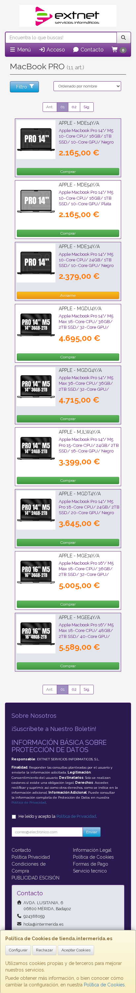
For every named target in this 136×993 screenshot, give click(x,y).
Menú (23, 50)
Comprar (68, 171)
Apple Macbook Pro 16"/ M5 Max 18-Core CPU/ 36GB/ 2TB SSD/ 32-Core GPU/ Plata (86, 571)
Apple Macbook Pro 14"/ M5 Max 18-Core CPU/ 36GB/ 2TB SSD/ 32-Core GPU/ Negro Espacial (86, 324)
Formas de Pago (90, 864)
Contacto (91, 50)
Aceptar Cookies (75, 950)
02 (74, 107)
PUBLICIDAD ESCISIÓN (35, 877)
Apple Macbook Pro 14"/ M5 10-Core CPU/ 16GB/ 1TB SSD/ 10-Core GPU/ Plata (86, 197)
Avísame (68, 295)
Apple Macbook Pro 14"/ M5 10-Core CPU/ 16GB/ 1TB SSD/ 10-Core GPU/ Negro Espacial (86, 139)
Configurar (18, 950)
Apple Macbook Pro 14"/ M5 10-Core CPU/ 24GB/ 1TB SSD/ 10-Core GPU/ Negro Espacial (86, 262)
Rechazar (44, 950)
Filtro (21, 86)
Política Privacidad (31, 857)
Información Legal (92, 850)
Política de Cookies (104, 984)
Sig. (87, 107)
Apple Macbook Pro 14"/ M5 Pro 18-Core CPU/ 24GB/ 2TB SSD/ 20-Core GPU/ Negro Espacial (89, 510)
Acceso (55, 50)
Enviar (91, 832)
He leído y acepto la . (57, 816)
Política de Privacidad (29, 802)
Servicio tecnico (90, 871)
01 (62, 107)
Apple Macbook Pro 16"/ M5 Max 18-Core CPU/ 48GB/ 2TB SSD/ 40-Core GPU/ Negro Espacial (86, 633)
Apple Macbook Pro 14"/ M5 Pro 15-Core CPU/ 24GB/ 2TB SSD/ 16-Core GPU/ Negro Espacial (89, 448)
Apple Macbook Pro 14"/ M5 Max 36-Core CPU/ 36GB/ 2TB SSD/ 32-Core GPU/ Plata (86, 386)
